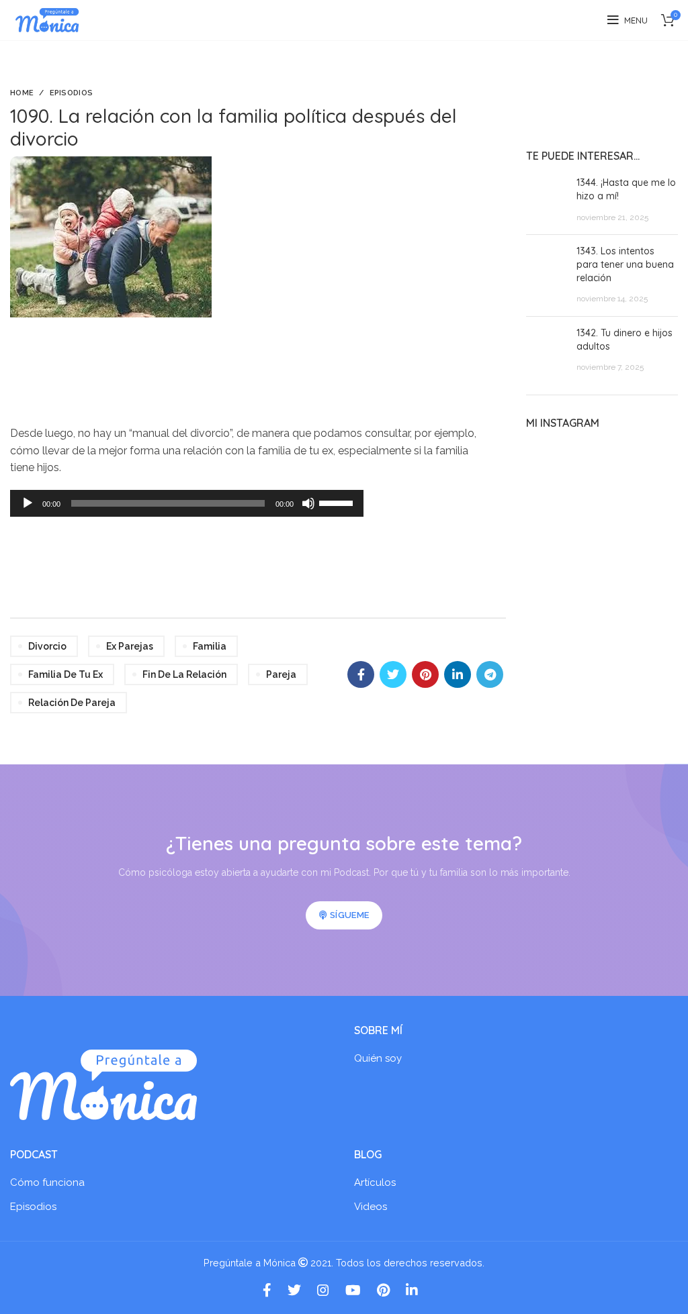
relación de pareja (72, 702)
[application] (186, 503)
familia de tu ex (65, 674)
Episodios (71, 93)
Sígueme (349, 915)
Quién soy (378, 1058)
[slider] (338, 502)
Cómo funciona (47, 1182)
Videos (370, 1207)
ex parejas (129, 646)
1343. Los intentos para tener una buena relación (625, 264)
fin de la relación (184, 674)
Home (22, 93)
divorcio (47, 646)
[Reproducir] (27, 503)
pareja (281, 674)
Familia (209, 646)
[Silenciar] (308, 503)
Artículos (375, 1182)
